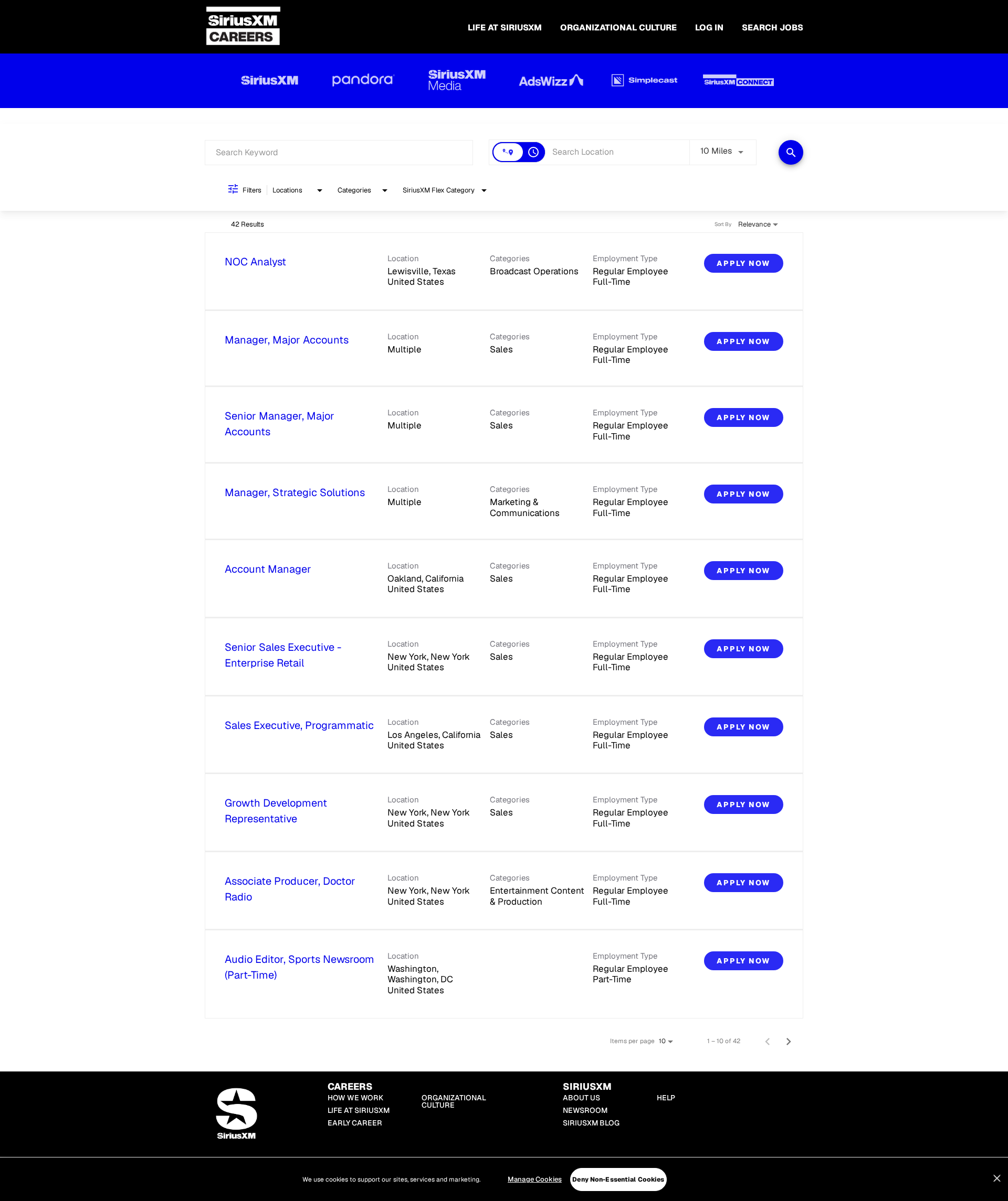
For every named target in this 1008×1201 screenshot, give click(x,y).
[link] (504, 271)
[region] (504, 1179)
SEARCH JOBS (772, 27)
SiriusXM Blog (591, 1123)
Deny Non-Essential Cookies (618, 1179)
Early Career (355, 1123)
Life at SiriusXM (359, 1110)
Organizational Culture (618, 27)
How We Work (355, 1097)
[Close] (997, 1178)
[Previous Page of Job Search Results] (767, 1041)
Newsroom (585, 1110)
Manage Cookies (535, 1179)
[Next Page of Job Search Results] (788, 1041)
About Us (581, 1097)
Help (666, 1097)
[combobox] (339, 152)
